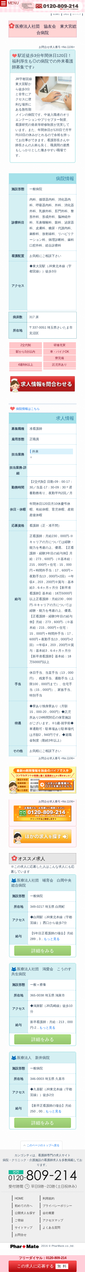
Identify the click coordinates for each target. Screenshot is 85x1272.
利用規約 (48, 1198)
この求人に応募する (42, 1266)
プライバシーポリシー (57, 1205)
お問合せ (66, 14)
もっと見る (52, 939)
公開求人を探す (25, 1213)
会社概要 (48, 1213)
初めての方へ (23, 1205)
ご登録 (19, 1220)
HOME (19, 1198)
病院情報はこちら (28, 408)
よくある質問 (51, 1227)
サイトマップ (77, 14)
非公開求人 (56, 14)
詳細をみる (42, 950)
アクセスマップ (53, 1220)
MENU (13, 3)
